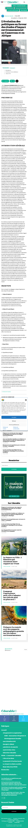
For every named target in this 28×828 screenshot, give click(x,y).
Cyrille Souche (6, 566)
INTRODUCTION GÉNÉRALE (12, 72)
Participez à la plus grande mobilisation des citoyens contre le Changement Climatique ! (13, 788)
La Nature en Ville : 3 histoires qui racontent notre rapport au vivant (12, 560)
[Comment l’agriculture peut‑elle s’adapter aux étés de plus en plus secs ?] (14, 579)
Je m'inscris (14, 811)
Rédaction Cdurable (9, 16)
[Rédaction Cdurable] (2, 16)
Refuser (14, 421)
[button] (26, 400)
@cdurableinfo (8, 648)
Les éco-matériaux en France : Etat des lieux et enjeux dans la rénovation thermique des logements (13, 794)
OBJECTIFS (8, 73)
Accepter (14, 417)
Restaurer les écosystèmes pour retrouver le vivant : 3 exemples (14, 445)
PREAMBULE (8, 70)
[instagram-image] (7, 660)
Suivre (25, 649)
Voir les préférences (14, 424)
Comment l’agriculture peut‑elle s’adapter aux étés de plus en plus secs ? (12, 595)
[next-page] (4, 798)
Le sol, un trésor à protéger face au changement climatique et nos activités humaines (13, 451)
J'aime (4, 715)
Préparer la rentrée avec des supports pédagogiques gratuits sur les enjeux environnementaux (13, 434)
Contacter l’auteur (6, 391)
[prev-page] (2, 798)
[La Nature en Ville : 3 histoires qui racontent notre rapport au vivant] (14, 545)
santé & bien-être (7, 60)
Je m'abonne (14, 469)
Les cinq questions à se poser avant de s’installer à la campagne (11, 530)
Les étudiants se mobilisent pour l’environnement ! (11, 779)
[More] (17, 81)
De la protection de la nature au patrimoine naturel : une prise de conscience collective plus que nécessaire (13, 783)
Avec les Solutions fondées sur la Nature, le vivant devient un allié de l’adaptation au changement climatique (14, 440)
